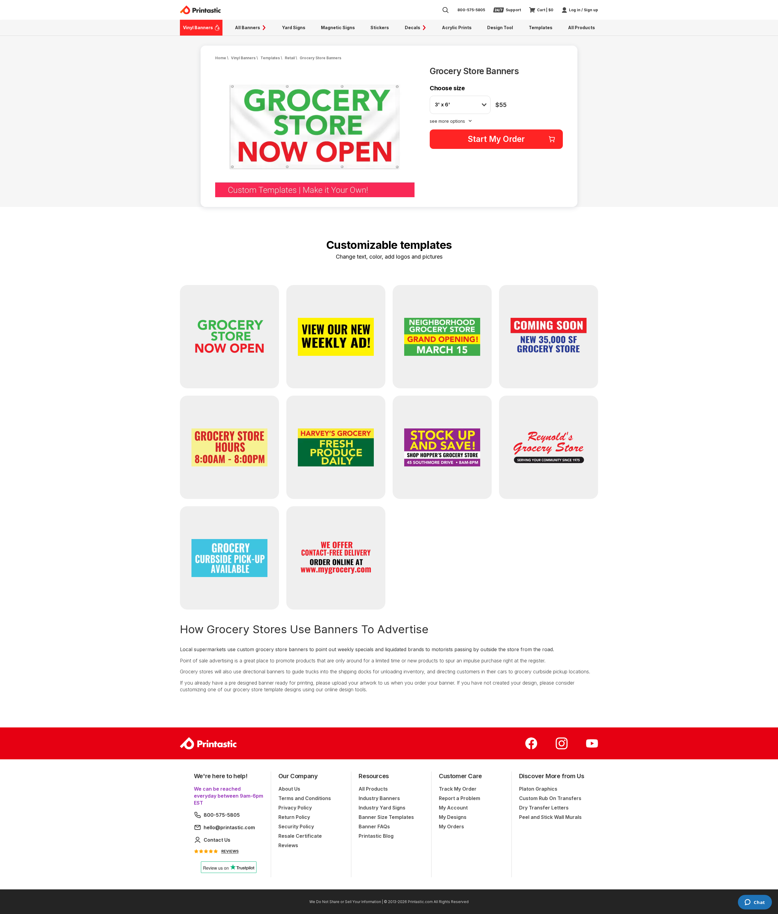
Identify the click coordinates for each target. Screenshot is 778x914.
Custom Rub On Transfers (550, 798)
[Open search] (445, 10)
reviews (230, 851)
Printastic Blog (376, 836)
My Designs (452, 817)
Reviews (288, 845)
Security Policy (296, 826)
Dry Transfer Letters (544, 808)
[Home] (200, 10)
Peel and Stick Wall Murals (550, 817)
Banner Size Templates (386, 817)
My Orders (451, 826)
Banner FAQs (374, 826)
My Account (453, 808)
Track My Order (458, 789)
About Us (289, 789)
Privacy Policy (295, 808)
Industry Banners (379, 798)
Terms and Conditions (304, 798)
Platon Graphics (538, 789)
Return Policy (294, 817)
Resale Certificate (300, 836)
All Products (373, 789)
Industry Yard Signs (382, 808)
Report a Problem (459, 798)
